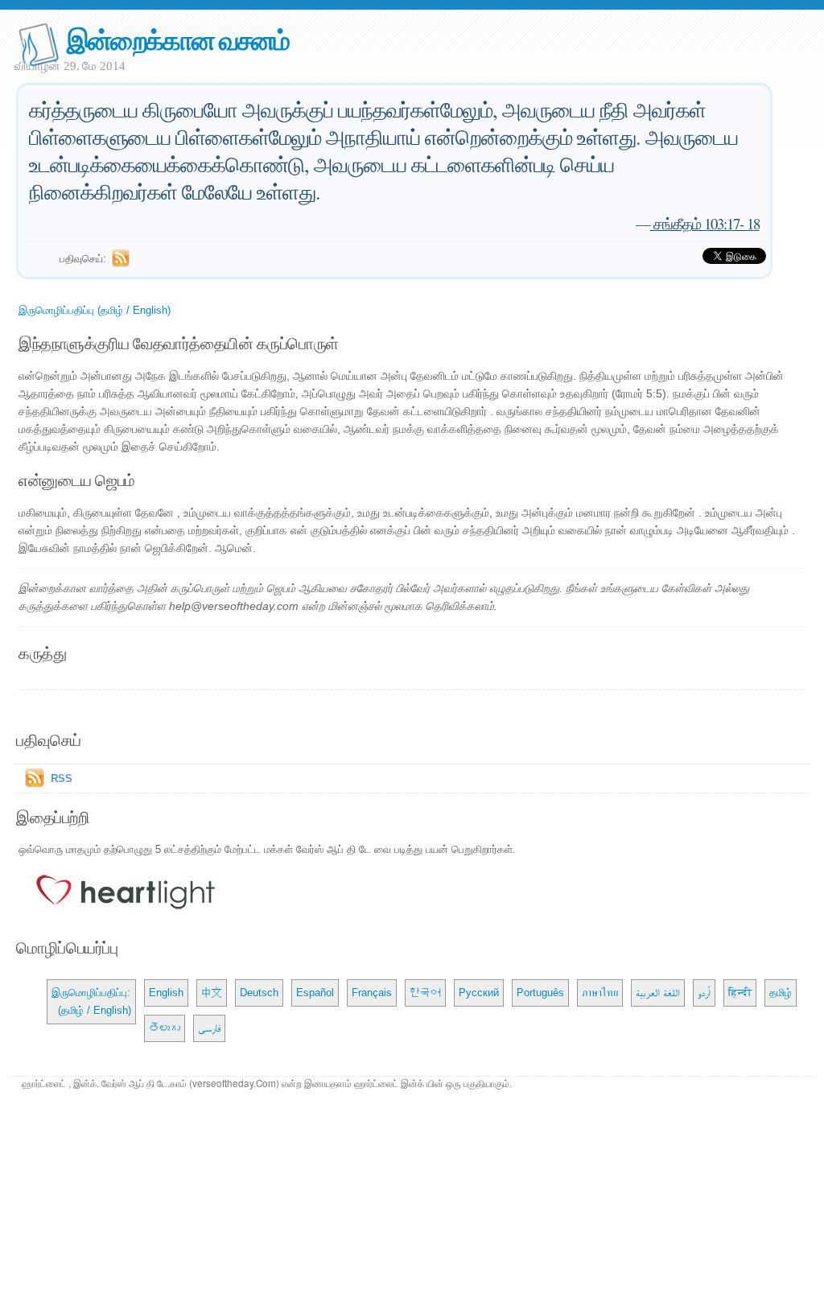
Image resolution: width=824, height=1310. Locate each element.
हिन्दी (740, 993)
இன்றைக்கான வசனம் (178, 39)
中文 (211, 993)
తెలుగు (164, 1028)
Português (540, 993)
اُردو (704, 993)
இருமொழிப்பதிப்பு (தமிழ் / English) (95, 310)
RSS (61, 778)
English (166, 993)
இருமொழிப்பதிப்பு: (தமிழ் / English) (91, 1001)
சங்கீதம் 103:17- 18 (705, 223)
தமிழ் (780, 993)
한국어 (425, 993)
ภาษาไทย (600, 993)
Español (315, 993)
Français (372, 993)
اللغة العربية (658, 993)
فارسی (209, 1028)
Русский (479, 993)
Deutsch (259, 993)
